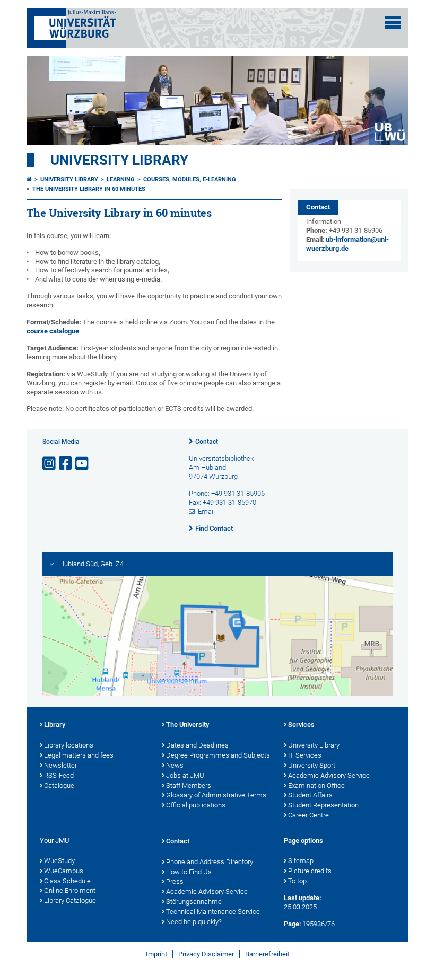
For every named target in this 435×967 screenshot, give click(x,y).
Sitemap (301, 861)
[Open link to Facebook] (66, 463)
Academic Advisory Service (329, 775)
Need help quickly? (194, 922)
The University (187, 724)
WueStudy (59, 861)
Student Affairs (310, 795)
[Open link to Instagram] (49, 463)
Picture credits (310, 871)
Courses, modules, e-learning (189, 179)
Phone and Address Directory (209, 862)
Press (175, 881)
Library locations (68, 745)
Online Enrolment (69, 890)
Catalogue (59, 785)
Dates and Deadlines (197, 745)
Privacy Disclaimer (206, 954)
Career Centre (308, 815)
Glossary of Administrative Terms (216, 795)
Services (301, 724)
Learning (121, 179)
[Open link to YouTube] (82, 463)
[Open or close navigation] (393, 22)
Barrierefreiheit (267, 954)
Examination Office (316, 785)
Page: (292, 924)
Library (54, 724)
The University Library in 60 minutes (88, 189)
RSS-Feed (59, 775)
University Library (119, 160)
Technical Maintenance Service (213, 912)
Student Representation (323, 805)
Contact (206, 441)
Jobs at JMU (185, 775)
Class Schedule (67, 881)
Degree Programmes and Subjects (218, 755)
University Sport (311, 765)
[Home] (29, 179)
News (175, 765)
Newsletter (60, 765)
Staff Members (188, 785)
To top (297, 881)
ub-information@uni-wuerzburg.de (347, 243)
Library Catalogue (70, 900)
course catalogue (53, 331)
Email (206, 511)
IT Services (304, 755)
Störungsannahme (194, 902)
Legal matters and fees (79, 755)
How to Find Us (189, 872)
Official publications (195, 805)
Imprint (156, 954)
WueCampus (63, 871)
